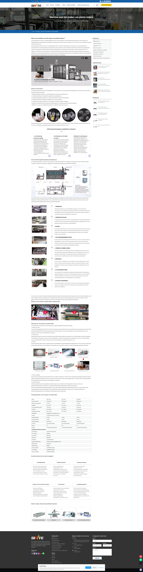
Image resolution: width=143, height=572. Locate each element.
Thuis (47, 5)
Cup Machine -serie (96, 45)
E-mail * (94, 543)
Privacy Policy (101, 567)
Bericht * (94, 547)
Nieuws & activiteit (71, 5)
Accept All (88, 567)
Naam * (94, 538)
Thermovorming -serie (97, 43)
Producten (57, 5)
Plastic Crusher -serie (97, 47)
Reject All (94, 567)
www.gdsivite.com (77, 551)
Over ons (52, 5)
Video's (63, 5)
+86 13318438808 (77, 548)
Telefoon (104, 543)
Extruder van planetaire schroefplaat (100, 50)
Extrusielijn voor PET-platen (98, 52)
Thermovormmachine (97, 56)
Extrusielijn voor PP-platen (98, 54)
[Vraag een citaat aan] (140, 556)
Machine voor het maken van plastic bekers (49, 31)
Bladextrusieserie (96, 41)
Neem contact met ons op (83, 5)
